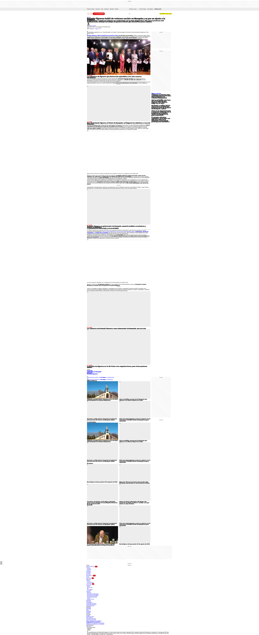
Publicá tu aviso (90, 616)
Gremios (89, 568)
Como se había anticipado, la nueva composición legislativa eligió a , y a (118, 232)
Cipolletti (112, 9)
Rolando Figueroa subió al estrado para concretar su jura (102, 35)
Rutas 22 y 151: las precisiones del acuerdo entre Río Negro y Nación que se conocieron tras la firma (134, 482)
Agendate (90, 578)
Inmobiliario (89, 602)
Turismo (88, 573)
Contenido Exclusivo (91, 603)
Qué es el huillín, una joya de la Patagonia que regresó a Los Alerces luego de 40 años (161, 101)
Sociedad (88, 585)
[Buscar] (91, 13)
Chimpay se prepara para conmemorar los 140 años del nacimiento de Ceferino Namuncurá (161, 96)
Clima (88, 586)
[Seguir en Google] (87, 34)
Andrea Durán (92, 25)
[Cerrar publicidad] (1, 562)
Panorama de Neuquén (92, 593)
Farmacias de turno (91, 619)
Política (89, 17)
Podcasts (88, 601)
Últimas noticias (91, 9)
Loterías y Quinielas (91, 618)
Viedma (116, 9)
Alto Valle (88, 609)
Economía (88, 572)
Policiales (88, 600)
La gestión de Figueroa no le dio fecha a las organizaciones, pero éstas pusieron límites (117, 366)
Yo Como (89, 590)
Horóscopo (89, 587)
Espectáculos (90, 582)
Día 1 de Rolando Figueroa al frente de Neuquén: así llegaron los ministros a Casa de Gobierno (118, 123)
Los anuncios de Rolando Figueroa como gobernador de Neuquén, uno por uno (116, 328)
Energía (88, 571)
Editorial (89, 592)
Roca (102, 9)
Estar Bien (90, 584)
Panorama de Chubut (92, 596)
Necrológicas (150, 9)
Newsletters (90, 575)
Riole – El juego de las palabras (94, 620)
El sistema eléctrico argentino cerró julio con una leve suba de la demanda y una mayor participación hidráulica (160, 119)
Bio (88, 588)
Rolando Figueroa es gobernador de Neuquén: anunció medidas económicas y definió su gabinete (116, 226)
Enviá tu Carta (90, 599)
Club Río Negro (142, 9)
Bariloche (106, 9)
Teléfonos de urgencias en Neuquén (95, 624)
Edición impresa (90, 605)
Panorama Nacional (92, 597)
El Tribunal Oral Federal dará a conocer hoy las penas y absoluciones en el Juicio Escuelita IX (101, 544)
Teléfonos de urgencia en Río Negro (95, 623)
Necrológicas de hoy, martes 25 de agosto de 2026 (102, 482)
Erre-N (88, 581)
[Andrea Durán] (88, 22)
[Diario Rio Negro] (87, 631)
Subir (89, 629)
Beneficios (88, 626)
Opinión (88, 591)
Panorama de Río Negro (93, 595)
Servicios (88, 574)
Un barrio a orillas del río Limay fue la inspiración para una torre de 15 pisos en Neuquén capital (161, 107)
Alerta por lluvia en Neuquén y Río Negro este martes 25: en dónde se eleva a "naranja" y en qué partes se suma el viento (134, 503)
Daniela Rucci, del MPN (101, 232)
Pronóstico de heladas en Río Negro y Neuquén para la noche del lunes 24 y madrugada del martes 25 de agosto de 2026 (102, 503)
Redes (87, 576)
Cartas (88, 598)
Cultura (88, 580)
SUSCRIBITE (166, 13)
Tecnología (89, 589)
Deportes (88, 579)
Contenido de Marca (91, 604)
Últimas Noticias (91, 566)
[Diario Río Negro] (129, 13)
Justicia (89, 570)
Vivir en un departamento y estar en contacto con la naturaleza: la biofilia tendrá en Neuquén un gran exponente (161, 113)
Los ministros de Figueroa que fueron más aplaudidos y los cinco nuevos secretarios (114, 77)
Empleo (88, 615)
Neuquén (98, 9)
